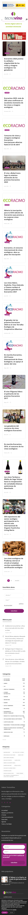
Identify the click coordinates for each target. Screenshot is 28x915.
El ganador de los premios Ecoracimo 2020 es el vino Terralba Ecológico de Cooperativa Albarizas (13, 324)
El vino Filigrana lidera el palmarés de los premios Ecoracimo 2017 (13, 394)
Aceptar (4, 912)
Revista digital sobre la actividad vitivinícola (13, 25)
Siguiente (17, 580)
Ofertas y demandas (14, 689)
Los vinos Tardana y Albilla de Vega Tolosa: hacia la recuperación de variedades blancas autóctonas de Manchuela (13, 482)
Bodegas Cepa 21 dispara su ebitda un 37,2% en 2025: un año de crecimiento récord (15, 651)
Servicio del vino (14, 732)
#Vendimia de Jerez (7, 770)
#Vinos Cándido (20, 773)
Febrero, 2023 (6, 223)
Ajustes (11, 912)
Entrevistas (14, 693)
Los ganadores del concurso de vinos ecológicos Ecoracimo (13, 428)
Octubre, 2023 (6, 571)
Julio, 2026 (6, 74)
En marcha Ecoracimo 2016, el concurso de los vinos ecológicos (14, 446)
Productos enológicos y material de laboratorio (14, 728)
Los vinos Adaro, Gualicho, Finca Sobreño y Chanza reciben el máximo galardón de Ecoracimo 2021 (14, 287)
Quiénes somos (8, 897)
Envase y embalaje (14, 713)
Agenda (14, 702)
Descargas (14, 708)
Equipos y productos (7, 813)
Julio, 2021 (6, 295)
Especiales (14, 736)
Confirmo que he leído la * (13, 604)
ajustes (14, 909)
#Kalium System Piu (8, 760)
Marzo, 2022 (6, 258)
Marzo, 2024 (6, 148)
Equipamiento (14, 711)
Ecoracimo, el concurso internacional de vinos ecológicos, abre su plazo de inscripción (13, 251)
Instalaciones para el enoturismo (14, 718)
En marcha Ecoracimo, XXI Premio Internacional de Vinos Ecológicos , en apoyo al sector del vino (13, 359)
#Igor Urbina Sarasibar (9, 757)
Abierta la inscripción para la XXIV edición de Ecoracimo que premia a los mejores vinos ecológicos (14, 214)
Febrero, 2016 (6, 452)
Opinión (14, 696)
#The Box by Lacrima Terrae (9, 768)
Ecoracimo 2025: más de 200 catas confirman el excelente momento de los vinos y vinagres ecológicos (14, 102)
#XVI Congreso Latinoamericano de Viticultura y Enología (11, 776)
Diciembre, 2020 (7, 333)
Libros (14, 683)
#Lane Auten (17, 760)
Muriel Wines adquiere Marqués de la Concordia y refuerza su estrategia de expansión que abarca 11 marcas (15, 639)
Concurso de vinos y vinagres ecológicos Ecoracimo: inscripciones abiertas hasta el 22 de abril (13, 140)
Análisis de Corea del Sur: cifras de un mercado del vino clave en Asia (15, 628)
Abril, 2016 (6, 434)
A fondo (14, 692)
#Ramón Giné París (7, 765)
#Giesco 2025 (20, 754)
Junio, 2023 (6, 186)
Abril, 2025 (6, 492)
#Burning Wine (7, 752)
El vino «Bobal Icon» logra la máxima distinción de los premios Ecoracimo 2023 (12, 177)
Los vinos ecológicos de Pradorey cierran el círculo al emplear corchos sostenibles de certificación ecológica (13, 562)
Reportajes (14, 699)
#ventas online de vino (9, 773)
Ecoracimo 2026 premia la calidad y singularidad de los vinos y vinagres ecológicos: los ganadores (13, 64)
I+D (14, 686)
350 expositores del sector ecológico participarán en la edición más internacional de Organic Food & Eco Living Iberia (12, 523)
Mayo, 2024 (6, 534)
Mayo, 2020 (6, 368)
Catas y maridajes (14, 705)
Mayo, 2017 (6, 402)
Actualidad (7, 53)
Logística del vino (14, 721)
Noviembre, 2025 (7, 111)
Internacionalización (7, 817)
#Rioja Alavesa (17, 765)
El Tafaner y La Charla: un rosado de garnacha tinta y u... (17, 879)
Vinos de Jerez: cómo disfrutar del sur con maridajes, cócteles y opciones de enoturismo (14, 661)
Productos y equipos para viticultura (14, 716)
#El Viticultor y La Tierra (18, 752)
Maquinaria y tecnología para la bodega (14, 725)
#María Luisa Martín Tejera (9, 762)
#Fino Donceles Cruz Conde (9, 754)
